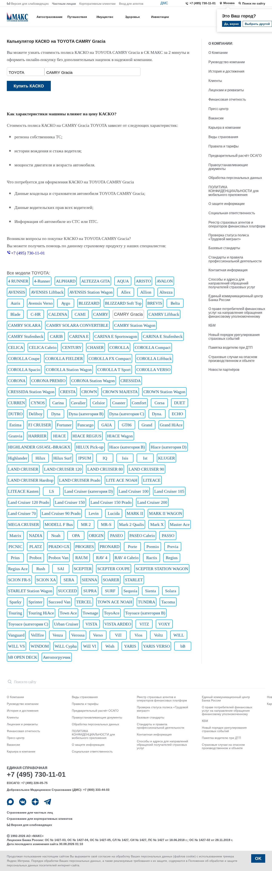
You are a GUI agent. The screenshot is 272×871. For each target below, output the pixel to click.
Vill (118, 635)
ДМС (164, 3)
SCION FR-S (19, 579)
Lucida (114, 513)
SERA (69, 579)
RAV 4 (101, 557)
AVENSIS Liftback (47, 292)
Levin (94, 513)
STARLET (134, 579)
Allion (145, 292)
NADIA (35, 535)
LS (51, 491)
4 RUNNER (18, 281)
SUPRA (90, 590)
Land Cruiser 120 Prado (28, 502)
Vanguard (16, 635)
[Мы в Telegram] (47, 801)
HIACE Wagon (120, 436)
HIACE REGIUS (86, 436)
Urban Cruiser (66, 624)
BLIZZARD (89, 303)
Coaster (118, 402)
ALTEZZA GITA (95, 281)
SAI (60, 568)
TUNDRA (146, 602)
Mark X (157, 524)
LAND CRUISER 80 (105, 469)
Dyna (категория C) (126, 413)
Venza (57, 635)
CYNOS (38, 402)
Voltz (158, 635)
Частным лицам (64, 3)
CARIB (56, 336)
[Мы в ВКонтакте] (22, 801)
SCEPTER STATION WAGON (162, 568)
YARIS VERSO (156, 646)
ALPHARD (65, 281)
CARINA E (79, 336)
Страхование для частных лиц (30, 812)
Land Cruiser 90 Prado (61, 513)
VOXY (164, 624)
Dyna (55, 413)
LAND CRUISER (23, 469)
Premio (152, 546)
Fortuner (64, 425)
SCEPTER (83, 568)
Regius (172, 557)
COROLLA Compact (153, 347)
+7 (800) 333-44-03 (96, 789)
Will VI (89, 646)
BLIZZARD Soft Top (123, 303)
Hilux (40, 458)
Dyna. (157, 413)
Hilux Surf (62, 458)
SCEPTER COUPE (113, 568)
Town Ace (68, 613)
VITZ (144, 624)
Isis (125, 458)
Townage (90, 613)
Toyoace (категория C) (28, 624)
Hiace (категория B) (127, 447)
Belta (175, 303)
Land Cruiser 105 (169, 491)
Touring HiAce (41, 613)
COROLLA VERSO (153, 369)
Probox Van (58, 557)
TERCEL (84, 602)
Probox (35, 557)
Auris (15, 303)
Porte (132, 546)
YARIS (130, 646)
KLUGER (166, 458)
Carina (58, 402)
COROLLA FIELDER (64, 358)
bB (182, 646)
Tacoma (168, 602)
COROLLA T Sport (114, 369)
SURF (110, 590)
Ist (145, 458)
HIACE (59, 436)
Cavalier (78, 402)
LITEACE (151, 480)
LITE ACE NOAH (121, 480)
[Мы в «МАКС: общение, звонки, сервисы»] (10, 801)
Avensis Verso (40, 303)
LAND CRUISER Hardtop (30, 480)
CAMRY (100, 314)
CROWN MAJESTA (120, 391)
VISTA (91, 624)
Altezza (166, 292)
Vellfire (37, 635)
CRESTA (68, 391)
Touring (15, 613)
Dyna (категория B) (86, 413)
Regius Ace (18, 568)
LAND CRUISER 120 (63, 469)
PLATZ (35, 546)
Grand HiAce (171, 425)
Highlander (17, 458)
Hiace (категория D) (169, 447)
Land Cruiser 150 (70, 502)
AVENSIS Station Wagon (91, 292)
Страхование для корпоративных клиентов (39, 818)
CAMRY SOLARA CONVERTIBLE (77, 325)
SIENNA (89, 579)
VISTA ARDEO (117, 624)
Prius (15, 557)
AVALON (165, 281)
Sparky (15, 602)
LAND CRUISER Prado (79, 480)
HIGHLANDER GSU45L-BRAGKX (39, 447)
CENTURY (72, 347)
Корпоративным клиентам (97, 3)
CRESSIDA (130, 380)
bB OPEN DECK (22, 657)
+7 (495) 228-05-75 (34, 783)
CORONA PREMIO (48, 380)
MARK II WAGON (165, 513)
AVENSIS (16, 292)
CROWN (89, 391)
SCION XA (46, 579)
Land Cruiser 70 (22, 513)
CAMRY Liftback (164, 314)
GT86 (127, 425)
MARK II (135, 513)
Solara (170, 590)
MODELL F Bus (59, 524)
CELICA (15, 347)
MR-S (106, 524)
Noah (55, 535)
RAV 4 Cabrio (127, 557)
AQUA (123, 281)
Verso (98, 635)
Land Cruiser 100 (134, 491)
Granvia (15, 436)
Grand (147, 425)
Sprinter (35, 602)
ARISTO (143, 281)
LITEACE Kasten (23, 491)
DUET (179, 402)
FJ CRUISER (39, 425)
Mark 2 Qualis (131, 524)
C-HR (36, 314)
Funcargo (85, 425)
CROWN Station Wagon (164, 391)
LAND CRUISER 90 (146, 469)
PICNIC (15, 546)
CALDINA (57, 314)
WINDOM (40, 646)
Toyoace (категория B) (145, 613)
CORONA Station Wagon (93, 380)
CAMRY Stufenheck (25, 336)
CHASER (95, 347)
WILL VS (16, 646)
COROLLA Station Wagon (69, 369)
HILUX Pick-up (89, 447)
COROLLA (119, 347)
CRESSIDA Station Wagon (31, 391)
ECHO (177, 413)
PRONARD (109, 546)
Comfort (139, 402)
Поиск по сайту (253, 3)
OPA (76, 535)
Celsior (98, 402)
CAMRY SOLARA (24, 325)
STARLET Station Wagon (30, 590)
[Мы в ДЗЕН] (35, 801)
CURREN (16, 402)
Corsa (159, 402)
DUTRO (15, 413)
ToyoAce (111, 613)
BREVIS (154, 303)
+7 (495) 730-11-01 (203, 3)
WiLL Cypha (66, 646)
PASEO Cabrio (142, 535)
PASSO (168, 535)
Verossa (78, 635)
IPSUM (84, 458)
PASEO (116, 535)
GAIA (106, 425)
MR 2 (86, 524)
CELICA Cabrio (43, 347)
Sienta (150, 590)
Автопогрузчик (57, 657)
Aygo (65, 303)
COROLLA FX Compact (110, 358)
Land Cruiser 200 (152, 502)
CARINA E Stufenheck (163, 336)
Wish (109, 646)
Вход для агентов (131, 3)
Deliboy (35, 413)
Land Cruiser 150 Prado (111, 502)
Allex (125, 292)
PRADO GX (58, 546)
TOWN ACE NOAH (115, 602)
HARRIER (37, 436)
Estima (15, 425)
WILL (178, 635)
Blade (15, 314)
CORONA (17, 380)
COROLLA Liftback (154, 358)
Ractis (151, 557)
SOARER (111, 579)
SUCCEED (67, 590)
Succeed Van (59, 602)
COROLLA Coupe (24, 358)
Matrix (15, 535)
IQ (105, 458)
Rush (40, 568)
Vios (138, 635)
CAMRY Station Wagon (134, 325)
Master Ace (180, 524)
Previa (172, 546)
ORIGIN (96, 535)
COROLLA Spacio (24, 369)
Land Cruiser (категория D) (88, 491)
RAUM (81, 557)
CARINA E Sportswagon (115, 336)
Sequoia (130, 590)
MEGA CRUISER (23, 524)
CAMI (80, 314)
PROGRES (84, 546)
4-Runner (42, 281)
